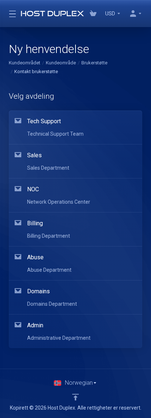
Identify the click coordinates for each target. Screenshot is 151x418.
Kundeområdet (24, 62)
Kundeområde (61, 62)
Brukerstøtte (94, 62)
